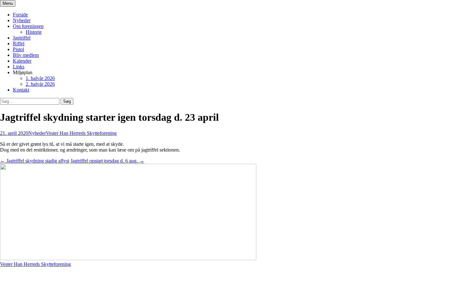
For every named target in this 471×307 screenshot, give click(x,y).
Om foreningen (28, 26)
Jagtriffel (21, 37)
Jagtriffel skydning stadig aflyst (34, 160)
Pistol (18, 49)
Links (18, 66)
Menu (8, 3)
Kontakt (21, 89)
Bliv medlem (26, 55)
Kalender (22, 61)
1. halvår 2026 (40, 78)
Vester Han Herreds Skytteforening (81, 133)
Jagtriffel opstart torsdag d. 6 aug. (107, 160)
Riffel (18, 43)
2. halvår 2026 (40, 84)
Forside (20, 14)
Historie (34, 32)
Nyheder (21, 20)
